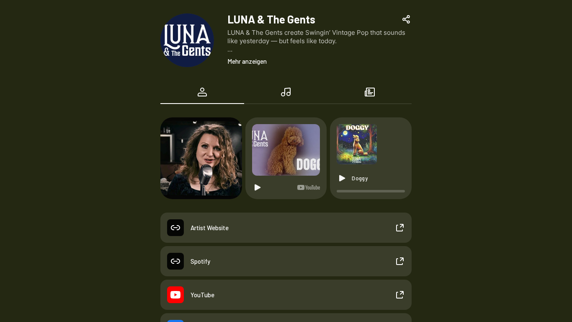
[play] (342, 178)
